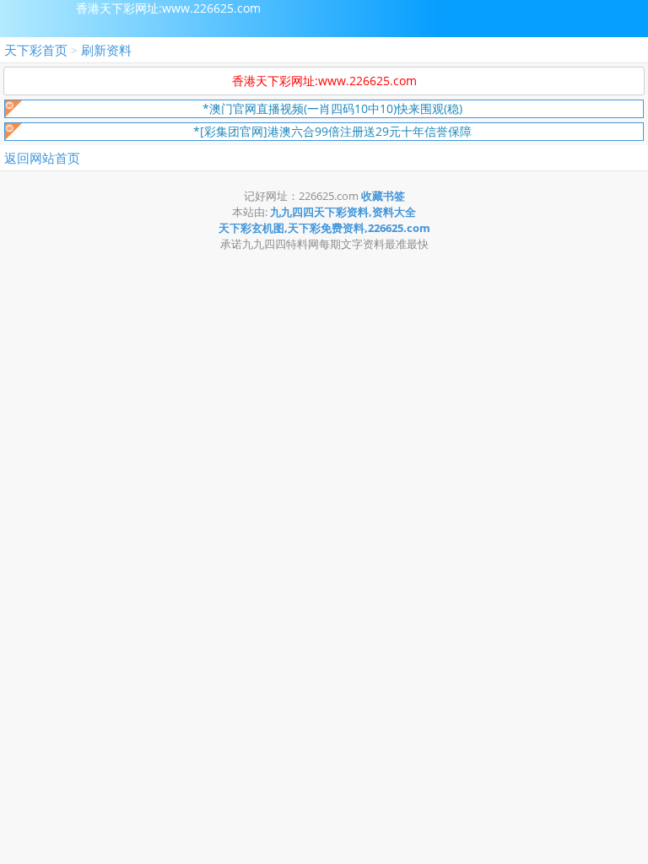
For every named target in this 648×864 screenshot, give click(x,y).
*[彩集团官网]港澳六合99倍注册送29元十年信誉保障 (332, 131)
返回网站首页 (42, 157)
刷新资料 (106, 49)
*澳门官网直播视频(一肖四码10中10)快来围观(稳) (332, 108)
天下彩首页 (36, 49)
